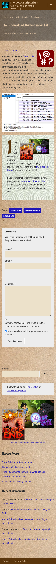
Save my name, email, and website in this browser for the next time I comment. (25, 325)
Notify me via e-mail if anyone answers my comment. (26, 333)
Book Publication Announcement (18, 462)
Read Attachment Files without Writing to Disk (24, 472)
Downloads (28, 56)
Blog (13, 17)
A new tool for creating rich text (16, 481)
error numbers (32, 210)
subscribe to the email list (33, 181)
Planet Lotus (32, 387)
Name (8, 249)
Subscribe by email (16, 390)
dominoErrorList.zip (9, 50)
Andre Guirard (9, 519)
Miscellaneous (10, 33)
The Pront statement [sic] (14, 477)
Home (6, 17)
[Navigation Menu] (51, 5)
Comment (10, 284)
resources (8, 216)
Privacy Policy (21, 561)
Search (5, 369)
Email (8, 261)
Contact (6, 561)
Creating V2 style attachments (16, 467)
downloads (15, 210)
